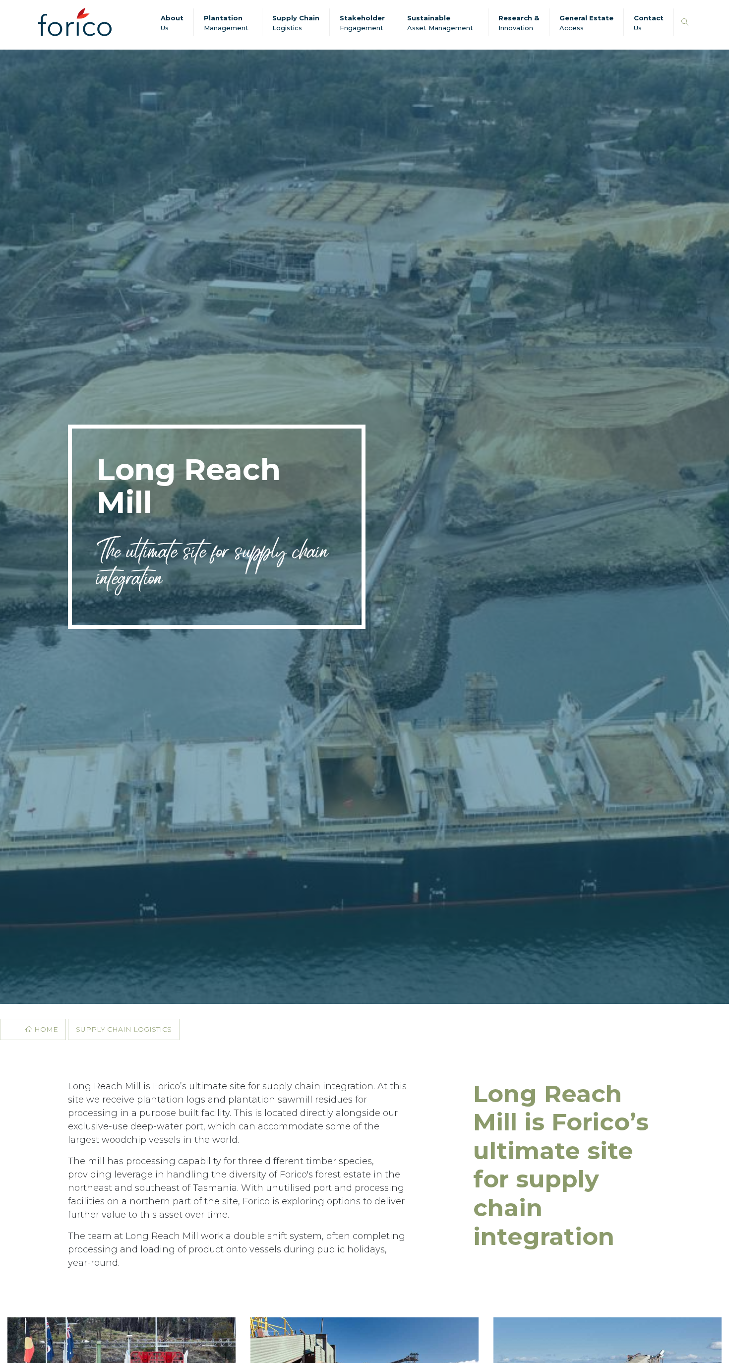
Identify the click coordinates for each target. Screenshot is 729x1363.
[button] (685, 22)
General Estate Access (586, 23)
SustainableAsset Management (440, 23)
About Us (172, 23)
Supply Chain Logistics (295, 23)
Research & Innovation (518, 23)
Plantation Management (226, 23)
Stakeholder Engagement (362, 23)
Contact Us (649, 23)
